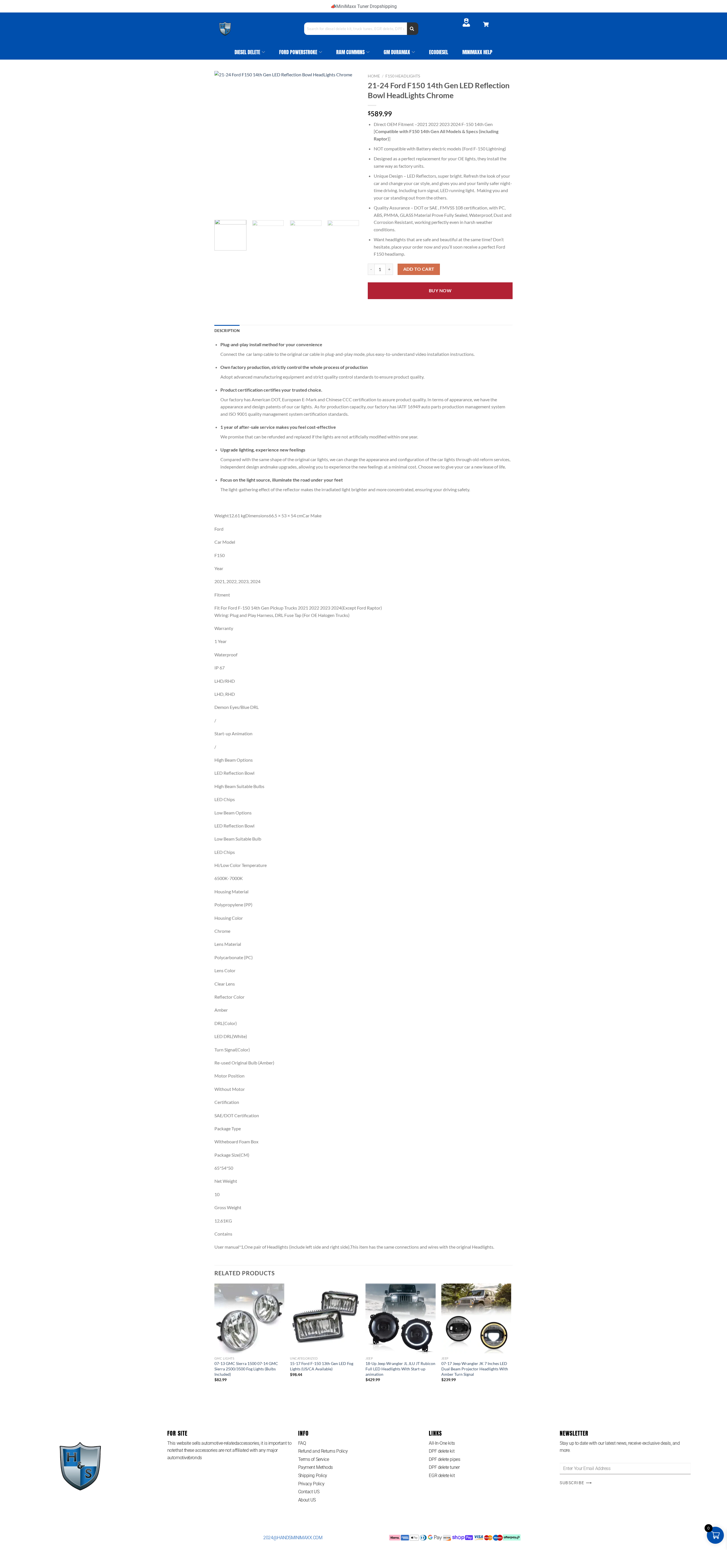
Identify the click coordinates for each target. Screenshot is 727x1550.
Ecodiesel (438, 52)
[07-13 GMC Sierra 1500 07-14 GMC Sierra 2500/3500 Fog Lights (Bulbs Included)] (249, 1319)
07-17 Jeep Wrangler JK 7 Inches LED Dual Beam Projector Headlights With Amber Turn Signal (474, 1368)
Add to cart (418, 269)
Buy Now (440, 290)
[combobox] (355, 28)
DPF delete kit (441, 1451)
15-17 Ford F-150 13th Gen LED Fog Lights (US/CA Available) (321, 1366)
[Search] (412, 28)
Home (374, 76)
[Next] (349, 143)
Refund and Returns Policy (323, 1451)
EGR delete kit (442, 1475)
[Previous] (224, 143)
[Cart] (486, 24)
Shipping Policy (312, 1475)
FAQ (302, 1443)
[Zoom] (221, 208)
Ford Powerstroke (298, 52)
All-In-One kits (442, 1443)
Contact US (308, 1491)
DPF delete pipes (444, 1459)
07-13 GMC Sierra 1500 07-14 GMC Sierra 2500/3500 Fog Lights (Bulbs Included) (246, 1368)
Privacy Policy (311, 1483)
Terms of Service (313, 1459)
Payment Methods (315, 1467)
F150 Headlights (402, 76)
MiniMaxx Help (477, 52)
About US (307, 1500)
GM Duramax (397, 52)
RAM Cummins (350, 52)
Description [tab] (227, 330)
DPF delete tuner (444, 1467)
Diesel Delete (247, 52)
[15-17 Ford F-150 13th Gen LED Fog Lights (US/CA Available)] (325, 1319)
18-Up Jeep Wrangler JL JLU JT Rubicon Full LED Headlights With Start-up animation (400, 1368)
